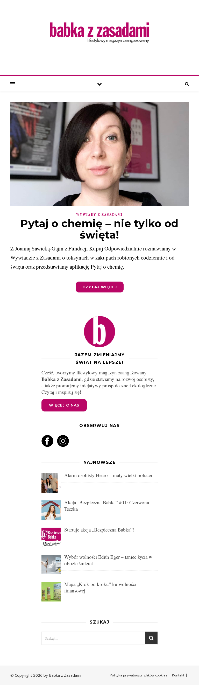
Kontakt (178, 675)
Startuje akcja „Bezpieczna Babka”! (99, 529)
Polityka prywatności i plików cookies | (140, 675)
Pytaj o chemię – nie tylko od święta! (99, 229)
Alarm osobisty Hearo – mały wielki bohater (108, 475)
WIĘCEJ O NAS (64, 405)
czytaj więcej (99, 287)
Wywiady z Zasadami (99, 214)
